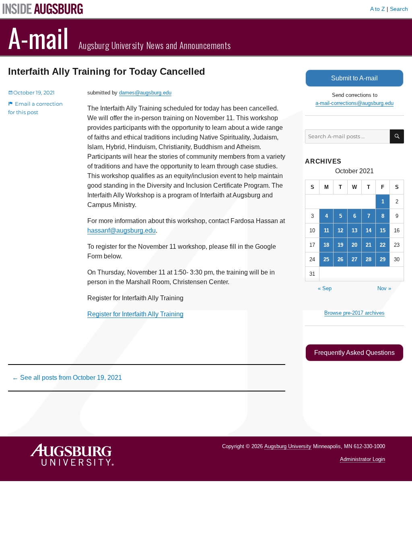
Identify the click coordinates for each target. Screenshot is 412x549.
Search (399, 9)
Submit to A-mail (354, 78)
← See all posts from (67, 377)
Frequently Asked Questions (354, 352)
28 (368, 259)
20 (354, 245)
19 (340, 245)
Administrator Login (362, 459)
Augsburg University (287, 446)
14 (368, 230)
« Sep (325, 288)
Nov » (384, 288)
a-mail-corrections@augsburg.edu (354, 103)
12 (340, 230)
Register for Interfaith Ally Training (135, 314)
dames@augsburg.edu (145, 93)
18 (326, 245)
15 (382, 230)
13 (354, 230)
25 (326, 259)
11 (326, 230)
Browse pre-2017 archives (354, 313)
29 (382, 259)
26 (340, 259)
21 (368, 245)
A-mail (38, 37)
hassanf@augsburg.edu (121, 230)
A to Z (377, 9)
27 (354, 259)
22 (382, 245)
